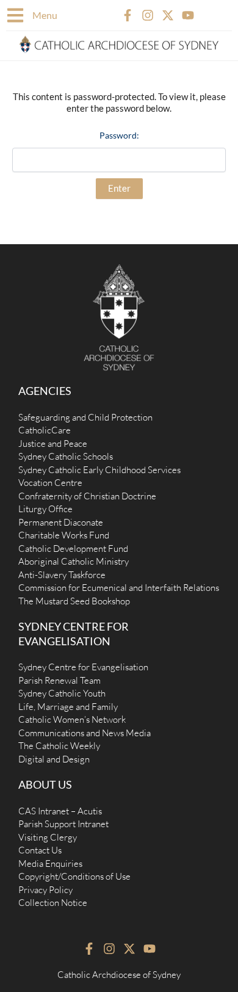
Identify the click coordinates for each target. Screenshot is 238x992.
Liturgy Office (45, 509)
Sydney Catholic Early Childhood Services (99, 470)
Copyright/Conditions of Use (74, 876)
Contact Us (40, 850)
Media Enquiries (50, 863)
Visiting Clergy (47, 837)
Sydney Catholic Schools (65, 456)
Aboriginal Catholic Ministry (73, 561)
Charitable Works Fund (63, 535)
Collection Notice (52, 902)
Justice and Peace (52, 443)
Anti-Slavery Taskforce (62, 575)
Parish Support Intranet (63, 824)
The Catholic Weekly (59, 745)
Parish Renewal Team (59, 680)
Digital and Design (54, 759)
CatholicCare (44, 430)
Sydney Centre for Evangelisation (83, 667)
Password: (119, 135)
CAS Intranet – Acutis (60, 811)
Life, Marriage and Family (68, 706)
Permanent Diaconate (60, 522)
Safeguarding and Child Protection (85, 417)
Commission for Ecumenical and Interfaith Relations (118, 587)
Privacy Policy (45, 890)
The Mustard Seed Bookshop (74, 601)
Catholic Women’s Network (72, 719)
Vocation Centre (50, 482)
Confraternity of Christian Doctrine (87, 496)
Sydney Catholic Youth (62, 693)
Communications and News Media (84, 733)
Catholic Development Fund (73, 548)
